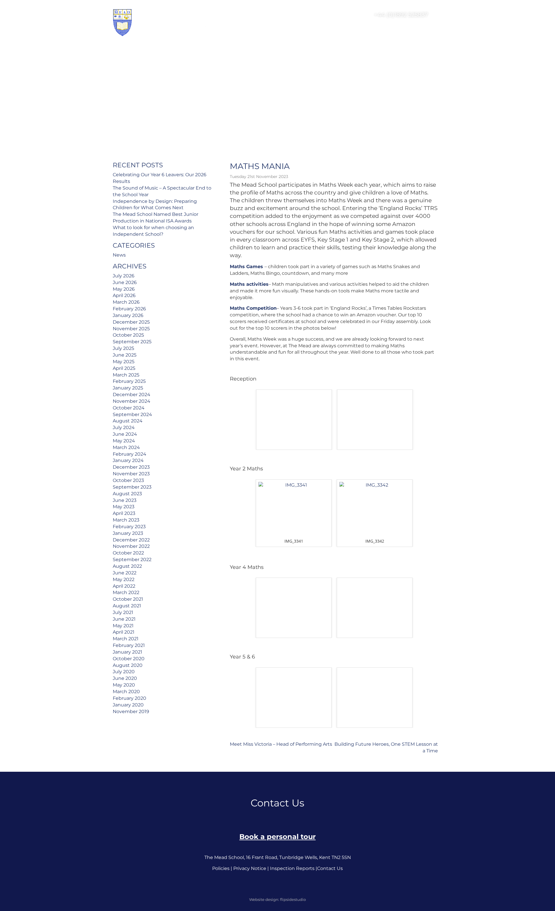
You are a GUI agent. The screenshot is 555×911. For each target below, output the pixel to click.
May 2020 (124, 685)
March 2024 (126, 447)
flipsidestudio (293, 899)
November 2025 (131, 328)
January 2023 (128, 533)
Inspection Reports (292, 868)
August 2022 (127, 566)
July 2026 (123, 276)
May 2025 (123, 361)
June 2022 (124, 573)
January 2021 (127, 652)
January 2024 (128, 460)
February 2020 (129, 698)
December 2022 (131, 540)
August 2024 (128, 421)
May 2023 (123, 506)
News (119, 255)
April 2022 (124, 586)
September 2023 (132, 487)
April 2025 (124, 368)
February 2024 (129, 454)
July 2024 (124, 427)
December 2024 (131, 394)
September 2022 (132, 559)
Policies (221, 868)
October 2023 (128, 480)
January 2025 (128, 388)
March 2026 (126, 302)
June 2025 (124, 355)
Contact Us (330, 868)
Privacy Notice (249, 868)
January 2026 (128, 315)
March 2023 (126, 520)
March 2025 (126, 375)
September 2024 (132, 414)
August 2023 (127, 493)
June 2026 (125, 282)
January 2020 (128, 705)
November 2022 (131, 546)
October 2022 (128, 553)
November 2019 (131, 711)
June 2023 (124, 500)
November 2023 (131, 473)
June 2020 (125, 678)
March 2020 (126, 691)
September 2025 (132, 341)
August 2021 (127, 605)
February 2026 (129, 308)
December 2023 (131, 467)
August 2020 (128, 665)
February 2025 (129, 381)
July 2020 (124, 671)
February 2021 (129, 645)
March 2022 (126, 592)
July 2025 (123, 348)
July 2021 (123, 612)
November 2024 (131, 401)
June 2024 (125, 434)
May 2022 (123, 579)
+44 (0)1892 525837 (400, 14)
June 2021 (124, 619)
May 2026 (124, 289)
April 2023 (124, 513)
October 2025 (128, 335)
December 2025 (131, 322)
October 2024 (129, 408)
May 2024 (124, 441)
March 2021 (125, 638)
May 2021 (123, 625)
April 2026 (124, 295)
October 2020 (129, 658)
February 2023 (129, 526)
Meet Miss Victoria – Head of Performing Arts (281, 744)
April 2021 (123, 632)
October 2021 (128, 599)
